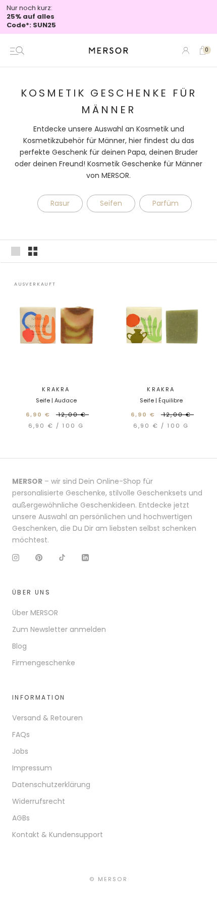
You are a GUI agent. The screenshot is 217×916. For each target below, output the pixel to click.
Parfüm (165, 203)
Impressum (32, 768)
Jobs (20, 751)
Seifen (111, 203)
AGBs (21, 818)
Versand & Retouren (47, 718)
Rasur (60, 203)
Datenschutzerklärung (51, 785)
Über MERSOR (35, 613)
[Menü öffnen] (17, 50)
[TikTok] (62, 557)
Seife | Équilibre (161, 400)
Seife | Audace (56, 400)
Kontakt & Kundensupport (57, 835)
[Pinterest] (38, 557)
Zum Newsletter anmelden (59, 629)
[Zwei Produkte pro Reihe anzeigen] (32, 251)
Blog (19, 646)
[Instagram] (15, 557)
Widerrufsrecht (38, 801)
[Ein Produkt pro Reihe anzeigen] (15, 251)
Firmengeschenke (43, 663)
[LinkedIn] (85, 557)
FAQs (21, 734)
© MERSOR (108, 879)
